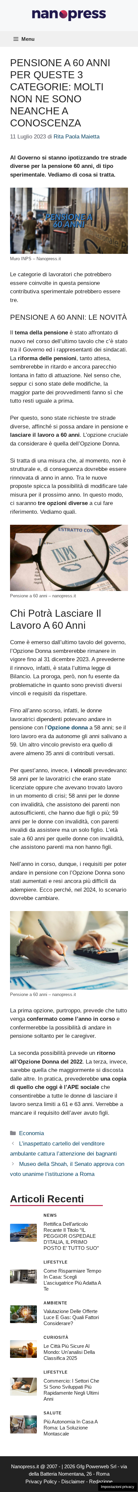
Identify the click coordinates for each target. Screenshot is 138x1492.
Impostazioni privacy (117, 1487)
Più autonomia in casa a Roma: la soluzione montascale (70, 1427)
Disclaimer (73, 1481)
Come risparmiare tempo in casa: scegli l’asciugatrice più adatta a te (72, 1280)
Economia (31, 1133)
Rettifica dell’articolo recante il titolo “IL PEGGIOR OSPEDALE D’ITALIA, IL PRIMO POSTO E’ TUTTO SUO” (71, 1236)
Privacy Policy (41, 1481)
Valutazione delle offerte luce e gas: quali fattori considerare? (71, 1317)
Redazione (101, 1481)
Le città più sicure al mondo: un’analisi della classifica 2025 (69, 1352)
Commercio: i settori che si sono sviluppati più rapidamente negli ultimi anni (71, 1390)
